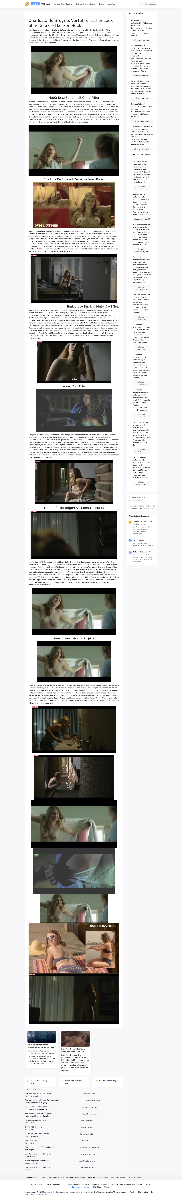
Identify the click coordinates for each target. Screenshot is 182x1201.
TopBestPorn (141, 384)
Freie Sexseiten (31, 1178)
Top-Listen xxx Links (87, 1168)
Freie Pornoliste (83, 1141)
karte (41, 4)
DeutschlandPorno (141, 452)
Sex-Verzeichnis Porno (87, 1134)
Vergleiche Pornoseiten (90, 1107)
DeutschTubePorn (142, 484)
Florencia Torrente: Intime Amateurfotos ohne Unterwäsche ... (41, 1046)
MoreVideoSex (142, 417)
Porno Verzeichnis (87, 1121)
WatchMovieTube (142, 289)
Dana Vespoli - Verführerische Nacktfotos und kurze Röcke (73, 1050)
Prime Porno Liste (89, 1094)
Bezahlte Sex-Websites (91, 1114)
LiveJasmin (145, 149)
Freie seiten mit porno (92, 1100)
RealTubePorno (142, 319)
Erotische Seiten (135, 1178)
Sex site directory (118, 1178)
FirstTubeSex (141, 349)
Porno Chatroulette (107, 4)
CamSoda (145, 121)
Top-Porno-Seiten (85, 1127)
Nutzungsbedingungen (81, 1187)
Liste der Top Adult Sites (98, 1178)
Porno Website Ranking (63, 4)
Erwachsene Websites (87, 1154)
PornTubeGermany (141, 189)
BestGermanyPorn (141, 252)
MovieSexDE (145, 219)
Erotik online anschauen (85, 4)
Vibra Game (146, 40)
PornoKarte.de (49, 1192)
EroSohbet (145, 76)
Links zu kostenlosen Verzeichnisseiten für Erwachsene (63, 1178)
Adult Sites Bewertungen (87, 1161)
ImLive (145, 98)
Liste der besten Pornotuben (89, 1148)
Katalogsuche (150, 4)
